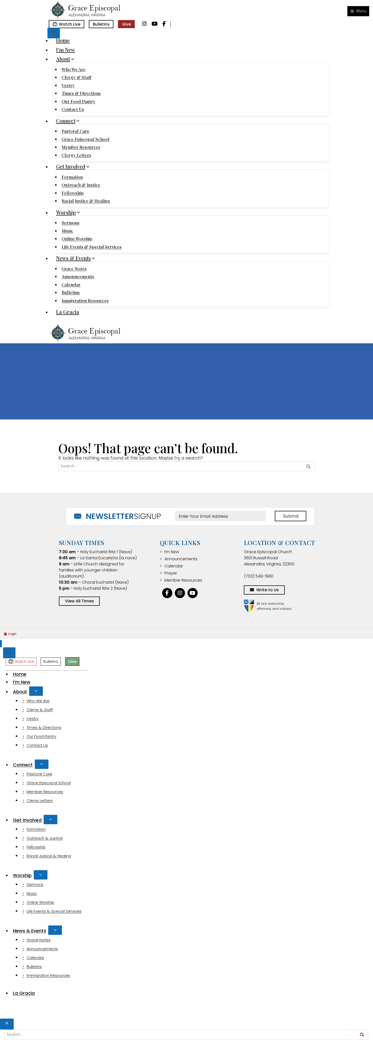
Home (63, 40)
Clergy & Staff (76, 77)
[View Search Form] (53, 33)
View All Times (79, 601)
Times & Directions (81, 93)
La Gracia (67, 311)
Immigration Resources (85, 300)
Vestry (68, 85)
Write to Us (267, 590)
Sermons (70, 222)
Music (67, 230)
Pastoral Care (75, 131)
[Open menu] (358, 11)
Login (12, 634)
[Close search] (7, 1024)
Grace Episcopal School (85, 139)
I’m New (65, 49)
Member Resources (81, 147)
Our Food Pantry (78, 101)
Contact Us (73, 109)
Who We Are (74, 69)
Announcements (78, 276)
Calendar (71, 284)
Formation (72, 177)
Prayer (170, 573)
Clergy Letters (76, 155)
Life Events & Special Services (92, 246)
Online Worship (77, 238)
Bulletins (101, 24)
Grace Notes (74, 268)
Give (126, 24)
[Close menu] (1, 643)
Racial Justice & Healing (86, 201)
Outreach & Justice (81, 185)
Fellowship (73, 193)
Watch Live (69, 24)
